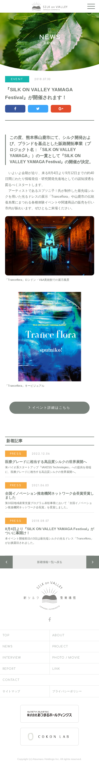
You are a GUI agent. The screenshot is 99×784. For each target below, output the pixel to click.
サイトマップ (11, 691)
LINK (56, 668)
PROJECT (60, 646)
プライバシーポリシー (67, 691)
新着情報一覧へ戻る (49, 562)
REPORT (9, 668)
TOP (6, 635)
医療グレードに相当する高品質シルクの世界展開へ (46, 462)
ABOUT (58, 635)
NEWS (8, 646)
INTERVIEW (12, 657)
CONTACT (11, 680)
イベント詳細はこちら (51, 407)
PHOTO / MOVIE (66, 657)
